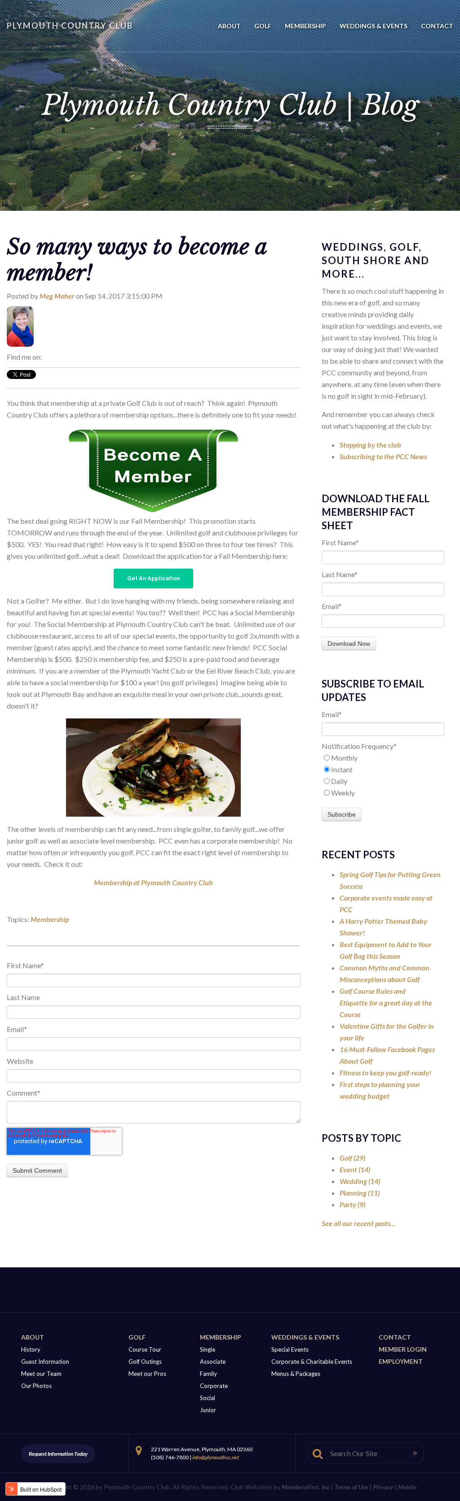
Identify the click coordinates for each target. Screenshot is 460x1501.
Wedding (360, 1181)
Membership (50, 919)
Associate (213, 1361)
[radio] (383, 758)
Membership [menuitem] (305, 26)
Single (207, 1349)
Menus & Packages (295, 1373)
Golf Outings (145, 1361)
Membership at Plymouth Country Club (153, 882)
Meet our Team (41, 1373)
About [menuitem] (229, 26)
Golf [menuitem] (262, 26)
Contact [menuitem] (437, 26)
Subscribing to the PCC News (383, 456)
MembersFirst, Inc (306, 1487)
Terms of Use (351, 1487)
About (32, 1337)
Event (355, 1169)
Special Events (290, 1349)
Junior (208, 1410)
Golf (352, 1157)
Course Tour (144, 1349)
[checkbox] (383, 775)
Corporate (214, 1385)
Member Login (403, 1349)
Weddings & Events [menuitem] (373, 26)
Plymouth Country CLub (70, 25)
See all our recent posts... (359, 1223)
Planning (360, 1192)
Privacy (383, 1487)
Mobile (407, 1487)
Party (352, 1204)
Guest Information (45, 1361)
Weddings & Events (305, 1337)
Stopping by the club (370, 444)
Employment (401, 1361)
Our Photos (36, 1385)
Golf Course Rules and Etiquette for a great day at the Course (386, 1002)
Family (208, 1373)
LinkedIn (48, 357)
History (30, 1349)
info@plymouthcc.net (215, 1457)
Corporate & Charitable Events (311, 1361)
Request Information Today (58, 1453)
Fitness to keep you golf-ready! (385, 1072)
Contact (395, 1337)
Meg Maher (57, 295)
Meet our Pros (147, 1373)
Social (207, 1397)
